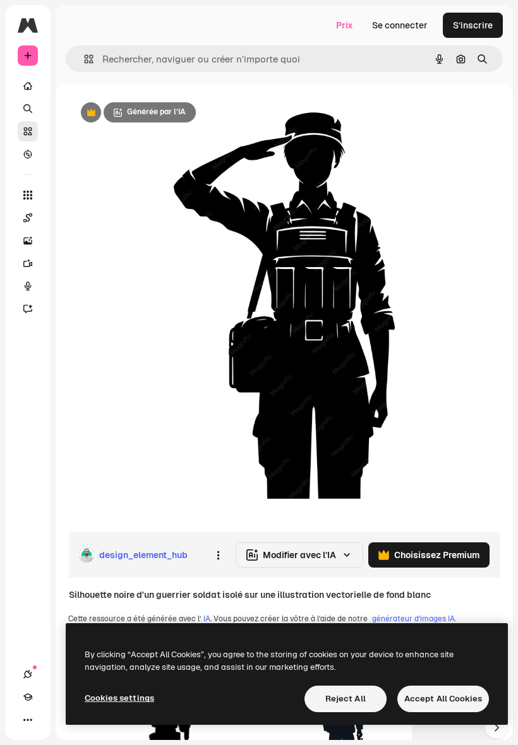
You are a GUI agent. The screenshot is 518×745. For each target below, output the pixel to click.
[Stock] (28, 131)
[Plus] (28, 720)
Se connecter (400, 25)
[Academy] (28, 697)
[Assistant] (28, 309)
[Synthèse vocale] (28, 286)
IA (206, 619)
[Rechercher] (28, 108)
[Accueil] (28, 86)
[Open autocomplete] (83, 59)
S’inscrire (473, 25)
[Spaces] (28, 218)
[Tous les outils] (28, 195)
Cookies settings (119, 698)
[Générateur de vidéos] (28, 263)
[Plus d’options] (218, 555)
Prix (344, 25)
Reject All (345, 698)
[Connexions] (28, 674)
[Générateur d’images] (28, 240)
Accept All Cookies (443, 698)
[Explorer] (28, 154)
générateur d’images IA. (414, 619)
